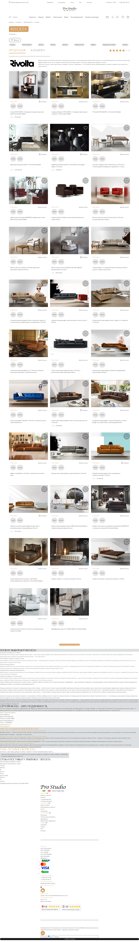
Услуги (72, 2)
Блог (80, 2)
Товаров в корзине (70, 939)
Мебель (48, 17)
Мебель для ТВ (79, 44)
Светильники (57, 17)
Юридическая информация (48, 821)
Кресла (53, 44)
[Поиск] (117, 17)
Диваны (41, 44)
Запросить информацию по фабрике (69, 644)
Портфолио (50, 2)
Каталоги (38, 50)
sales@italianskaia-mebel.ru (45, 752)
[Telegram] (41, 887)
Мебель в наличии (46, 795)
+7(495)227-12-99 (30, 752)
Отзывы (43, 827)
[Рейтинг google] (71, 911)
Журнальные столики (109, 44)
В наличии (32, 17)
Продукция (17, 50)
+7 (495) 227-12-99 (46, 877)
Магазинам (44, 815)
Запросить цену (83, 102)
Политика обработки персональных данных (86, 928)
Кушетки (125, 44)
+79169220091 (64, 754)
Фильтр (16, 40)
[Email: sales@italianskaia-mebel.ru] (107, 17)
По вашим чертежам (92, 17)
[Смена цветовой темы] (112, 17)
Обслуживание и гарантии (48, 807)
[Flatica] (69, 890)
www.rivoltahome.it (5, 726)
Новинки (41, 17)
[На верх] (43, 933)
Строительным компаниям (48, 817)
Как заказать (61, 2)
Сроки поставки (45, 805)
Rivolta (13, 106)
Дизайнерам (44, 819)
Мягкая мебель (27, 44)
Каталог (15, 17)
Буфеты (93, 44)
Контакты (89, 2)
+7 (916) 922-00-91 (46, 879)
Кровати (65, 44)
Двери (66, 17)
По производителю (76, 17)
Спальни (12, 44)
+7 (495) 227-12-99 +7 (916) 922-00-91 (117, 2)
